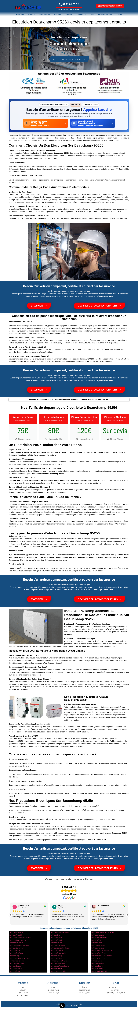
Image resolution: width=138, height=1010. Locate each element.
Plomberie (31, 14)
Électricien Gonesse (56, 950)
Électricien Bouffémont (16, 953)
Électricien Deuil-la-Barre (17, 963)
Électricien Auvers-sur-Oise (17, 940)
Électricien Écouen (15, 971)
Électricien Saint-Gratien (99, 953)
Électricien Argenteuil (16, 932)
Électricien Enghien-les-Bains (59, 932)
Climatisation (81, 14)
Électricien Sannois (97, 961)
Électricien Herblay (56, 958)
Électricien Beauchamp (16, 943)
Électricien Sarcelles (97, 963)
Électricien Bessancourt (16, 948)
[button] (127, 915)
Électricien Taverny (97, 966)
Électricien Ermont (56, 937)
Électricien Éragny (55, 935)
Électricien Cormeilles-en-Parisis (19, 958)
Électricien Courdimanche (17, 961)
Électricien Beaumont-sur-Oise (19, 945)
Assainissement (44, 14)
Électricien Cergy (14, 956)
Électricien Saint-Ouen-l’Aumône (101, 956)
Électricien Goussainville (58, 953)
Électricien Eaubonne (15, 968)
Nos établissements (105, 14)
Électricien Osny (96, 940)
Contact (119, 14)
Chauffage (68, 14)
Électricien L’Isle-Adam (57, 963)
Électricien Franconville (57, 945)
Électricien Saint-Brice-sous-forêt (102, 950)
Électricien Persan (97, 943)
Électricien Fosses (56, 943)
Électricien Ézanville (56, 940)
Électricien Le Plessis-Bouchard (60, 966)
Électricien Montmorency (99, 937)
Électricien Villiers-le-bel (99, 971)
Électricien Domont (15, 966)
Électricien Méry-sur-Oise (58, 971)
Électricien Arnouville (15, 935)
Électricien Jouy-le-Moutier (58, 961)
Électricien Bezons (15, 950)
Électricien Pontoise (97, 948)
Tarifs (92, 14)
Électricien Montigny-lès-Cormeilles (102, 932)
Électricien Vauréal (97, 968)
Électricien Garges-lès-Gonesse (60, 948)
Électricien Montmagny (98, 935)
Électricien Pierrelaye (98, 945)
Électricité (20, 14)
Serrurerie (57, 14)
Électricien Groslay (56, 956)
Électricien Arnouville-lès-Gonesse (20, 937)
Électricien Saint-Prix (98, 958)
